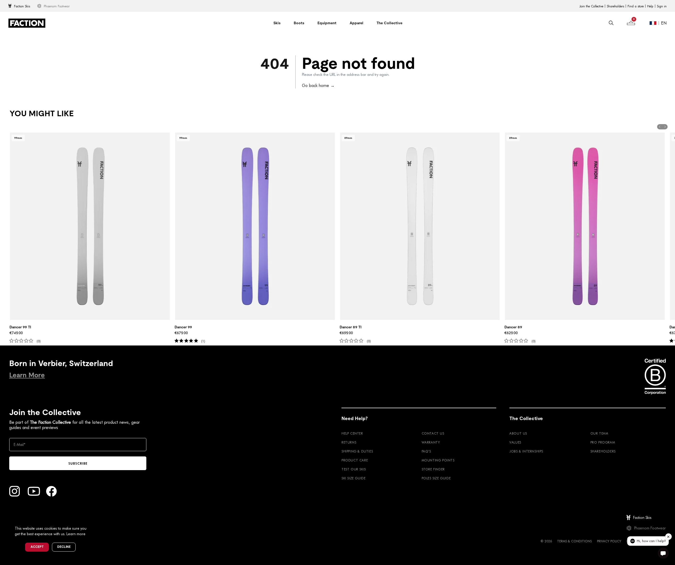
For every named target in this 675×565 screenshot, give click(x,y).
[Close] (92, 519)
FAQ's (426, 451)
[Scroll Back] (659, 126)
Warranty (431, 442)
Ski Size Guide (353, 478)
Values (515, 442)
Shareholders (615, 6)
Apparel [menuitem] (356, 23)
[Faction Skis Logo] (26, 23)
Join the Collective (591, 6)
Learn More (27, 375)
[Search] (611, 23)
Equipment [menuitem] (326, 23)
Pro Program (602, 442)
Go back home (318, 85)
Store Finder (433, 469)
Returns (348, 442)
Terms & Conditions (574, 541)
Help (650, 6)
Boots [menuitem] (299, 23)
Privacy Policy (609, 541)
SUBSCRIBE (78, 463)
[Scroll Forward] (665, 126)
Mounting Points (438, 460)
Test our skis (353, 469)
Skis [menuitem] (277, 23)
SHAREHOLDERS (603, 451)
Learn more (75, 533)
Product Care (354, 460)
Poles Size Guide (436, 478)
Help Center (352, 433)
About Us (518, 433)
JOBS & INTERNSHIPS (526, 451)
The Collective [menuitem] (389, 23)
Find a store (636, 6)
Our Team (599, 433)
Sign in (662, 6)
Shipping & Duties (357, 451)
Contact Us (433, 433)
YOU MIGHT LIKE (41, 114)
